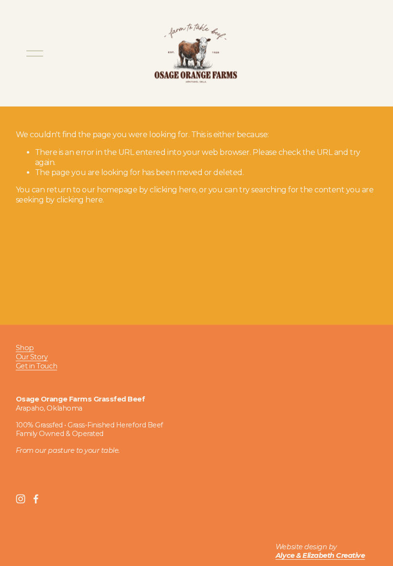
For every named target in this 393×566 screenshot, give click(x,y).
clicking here (173, 189)
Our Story (32, 357)
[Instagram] (20, 499)
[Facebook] (36, 499)
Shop (25, 347)
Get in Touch (36, 366)
